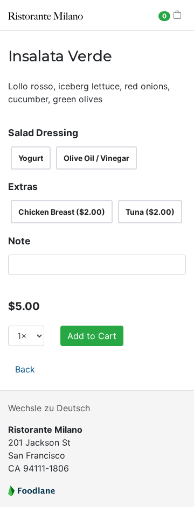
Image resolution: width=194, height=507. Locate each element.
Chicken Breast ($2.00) (61, 211)
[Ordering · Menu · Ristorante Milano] (45, 15)
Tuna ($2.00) (150, 211)
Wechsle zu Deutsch (49, 408)
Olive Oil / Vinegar (96, 158)
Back (25, 369)
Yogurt (30, 158)
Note (19, 241)
